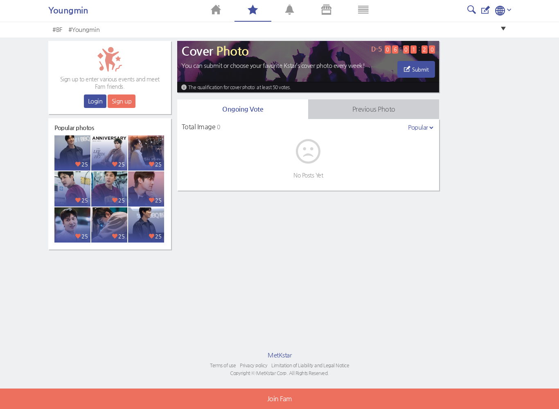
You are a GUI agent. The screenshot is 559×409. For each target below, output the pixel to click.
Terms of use (223, 365)
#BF (57, 29)
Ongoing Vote (242, 109)
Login (95, 100)
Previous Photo (373, 109)
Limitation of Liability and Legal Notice (310, 365)
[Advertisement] (109, 305)
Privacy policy (253, 365)
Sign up (122, 100)
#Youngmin (84, 29)
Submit (420, 69)
